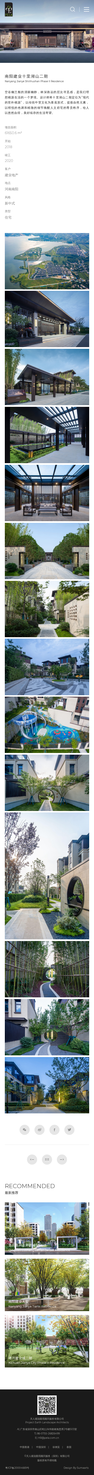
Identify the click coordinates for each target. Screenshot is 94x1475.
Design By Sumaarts (76, 1467)
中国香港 (24, 1447)
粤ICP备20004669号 (17, 1467)
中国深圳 (41, 1447)
